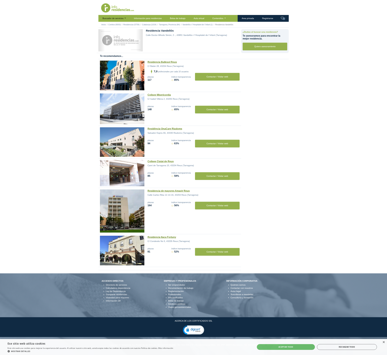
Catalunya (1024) (149, 25)
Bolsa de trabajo (177, 18)
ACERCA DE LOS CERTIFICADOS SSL (193, 321)
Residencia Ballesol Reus (162, 62)
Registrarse (267, 18)
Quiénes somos (238, 285)
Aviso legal (236, 291)
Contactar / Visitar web (217, 76)
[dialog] (193, 347)
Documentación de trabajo (180, 288)
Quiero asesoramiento (265, 46)
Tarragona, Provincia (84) (169, 25)
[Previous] (101, 40)
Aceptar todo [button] (285, 347)
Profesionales (174, 294)
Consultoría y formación (242, 297)
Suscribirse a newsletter (242, 294)
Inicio (103, 25)
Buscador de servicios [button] (113, 18)
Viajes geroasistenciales (179, 307)
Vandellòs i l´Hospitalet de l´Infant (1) (197, 25)
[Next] (139, 40)
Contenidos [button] (218, 18)
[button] (193, 330)
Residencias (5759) (131, 25)
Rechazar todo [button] (347, 347)
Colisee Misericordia (159, 95)
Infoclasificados (175, 297)
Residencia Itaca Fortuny (162, 237)
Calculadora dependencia (118, 288)
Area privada (248, 18)
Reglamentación (176, 291)
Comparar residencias (116, 294)
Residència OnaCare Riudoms (165, 128)
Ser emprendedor (176, 285)
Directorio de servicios (116, 285)
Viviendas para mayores (117, 297)
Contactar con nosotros (242, 288)
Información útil (113, 301)
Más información (165, 348)
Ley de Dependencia (116, 291)
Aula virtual (199, 18)
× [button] (383, 342)
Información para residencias (148, 18)
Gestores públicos (176, 304)
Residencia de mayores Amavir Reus (169, 191)
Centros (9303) (114, 25)
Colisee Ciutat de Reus (161, 161)
